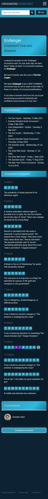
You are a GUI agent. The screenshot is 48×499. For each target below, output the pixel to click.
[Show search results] (32, 12)
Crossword (17, 3)
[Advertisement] (24, 26)
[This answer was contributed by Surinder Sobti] (39, 347)
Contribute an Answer (24, 430)
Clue (42, 12)
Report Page (23, 492)
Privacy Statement (8, 492)
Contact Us (36, 492)
